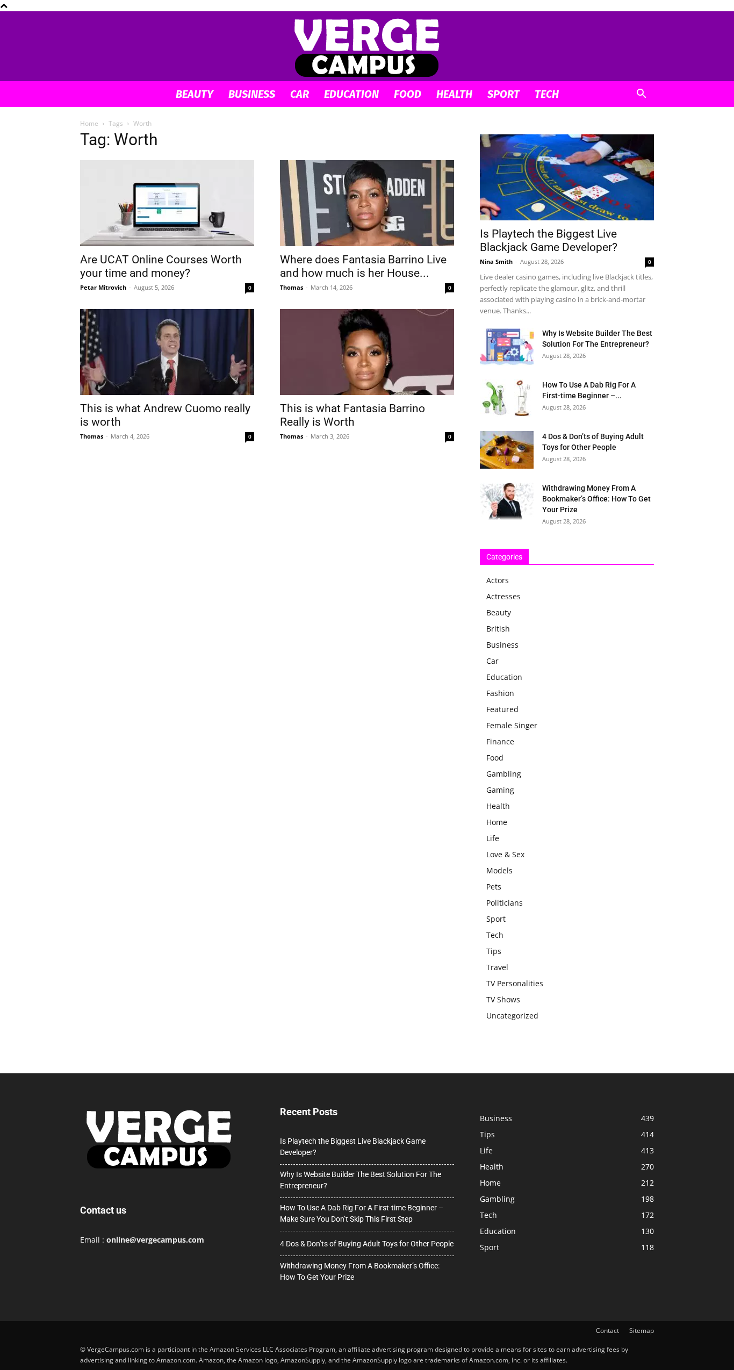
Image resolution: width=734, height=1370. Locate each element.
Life (492, 838)
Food (407, 94)
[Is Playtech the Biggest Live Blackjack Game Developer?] (567, 177)
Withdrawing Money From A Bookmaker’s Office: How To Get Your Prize (596, 499)
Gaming (500, 790)
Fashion (500, 693)
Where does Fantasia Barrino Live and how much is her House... (363, 266)
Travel (497, 967)
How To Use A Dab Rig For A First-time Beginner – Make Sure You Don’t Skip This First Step (361, 1213)
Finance (500, 741)
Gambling (503, 774)
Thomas (291, 287)
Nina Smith (496, 261)
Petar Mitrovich (103, 287)
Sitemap (641, 1330)
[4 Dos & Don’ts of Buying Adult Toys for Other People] (507, 450)
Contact (607, 1330)
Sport (503, 94)
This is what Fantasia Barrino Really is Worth (352, 415)
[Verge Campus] (367, 47)
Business (251, 94)
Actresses (503, 596)
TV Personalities (514, 983)
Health (454, 94)
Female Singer (511, 725)
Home (89, 123)
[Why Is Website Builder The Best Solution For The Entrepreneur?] (507, 346)
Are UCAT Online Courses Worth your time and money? (161, 266)
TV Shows (503, 999)
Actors (497, 580)
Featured (502, 709)
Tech (547, 94)
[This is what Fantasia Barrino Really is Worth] (367, 352)
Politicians (504, 903)
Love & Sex (505, 854)
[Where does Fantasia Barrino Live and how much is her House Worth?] (367, 203)
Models (499, 870)
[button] (641, 95)
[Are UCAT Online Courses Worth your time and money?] (167, 203)
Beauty (194, 94)
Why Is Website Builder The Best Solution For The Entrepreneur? (360, 1180)
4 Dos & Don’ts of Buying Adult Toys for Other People (367, 1243)
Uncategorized (512, 1015)
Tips (493, 951)
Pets (493, 886)
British (498, 628)
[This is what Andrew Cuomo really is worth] (167, 352)
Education (351, 94)
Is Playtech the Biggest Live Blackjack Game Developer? (548, 240)
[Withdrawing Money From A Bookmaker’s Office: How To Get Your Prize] (507, 501)
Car (299, 94)
